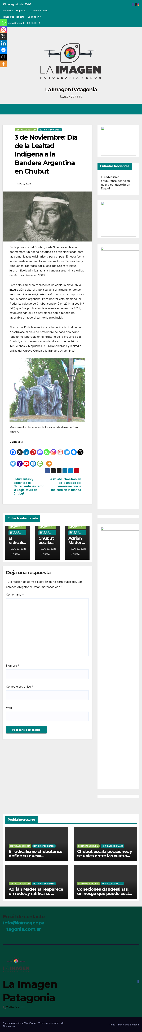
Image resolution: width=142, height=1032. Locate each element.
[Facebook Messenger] (74, 450)
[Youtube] (26, 461)
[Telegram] (67, 450)
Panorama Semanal (13, 23)
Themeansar (9, 1026)
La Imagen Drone (39, 10)
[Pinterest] (33, 450)
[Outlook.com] (33, 461)
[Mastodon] (40, 450)
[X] (20, 450)
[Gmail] (60, 450)
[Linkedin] (26, 450)
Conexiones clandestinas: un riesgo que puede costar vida (105, 893)
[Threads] (80, 450)
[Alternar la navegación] (136, 109)
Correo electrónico (19, 686)
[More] (49, 461)
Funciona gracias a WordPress (20, 1023)
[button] (123, 109)
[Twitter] (13, 461)
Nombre (12, 665)
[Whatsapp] (47, 450)
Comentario (15, 594)
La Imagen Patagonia (71, 89)
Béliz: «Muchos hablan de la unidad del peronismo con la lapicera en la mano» (65, 484)
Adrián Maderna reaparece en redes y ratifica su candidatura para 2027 (36, 893)
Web (9, 707)
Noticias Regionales (50, 130)
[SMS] (40, 461)
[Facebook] (13, 450)
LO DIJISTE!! (33, 23)
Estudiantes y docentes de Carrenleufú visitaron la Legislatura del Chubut (29, 486)
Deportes (21, 10)
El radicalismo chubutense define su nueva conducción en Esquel (35, 856)
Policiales (8, 10)
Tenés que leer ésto (13, 16)
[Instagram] (53, 450)
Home (112, 1024)
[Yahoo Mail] (20, 461)
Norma (15, 554)
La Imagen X (34, 16)
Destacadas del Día (26, 130)
